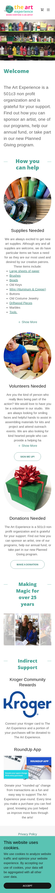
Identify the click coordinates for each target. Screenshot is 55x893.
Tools (13, 312)
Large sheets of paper (24, 271)
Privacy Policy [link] (27, 834)
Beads (13, 280)
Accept (27, 885)
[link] (19, 10)
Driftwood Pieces (20, 303)
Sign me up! (27, 456)
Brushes (15, 275)
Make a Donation (27, 564)
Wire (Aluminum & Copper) (27, 289)
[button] (42, 10)
